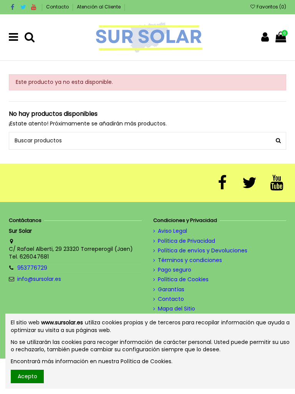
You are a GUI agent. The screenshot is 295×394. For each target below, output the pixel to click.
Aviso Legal (172, 231)
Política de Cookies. (146, 361)
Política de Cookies (183, 279)
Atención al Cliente (99, 6)
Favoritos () (270, 6)
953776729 (32, 268)
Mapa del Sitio (176, 308)
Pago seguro (174, 270)
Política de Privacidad (186, 241)
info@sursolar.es (39, 279)
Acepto (27, 376)
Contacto (58, 6)
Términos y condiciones (190, 260)
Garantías (171, 289)
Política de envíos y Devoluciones (202, 250)
